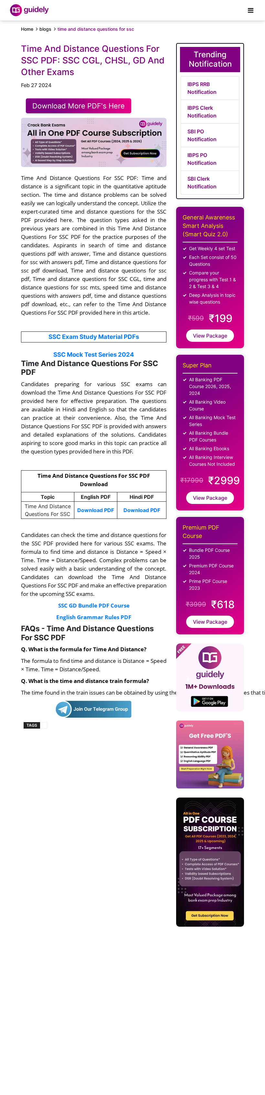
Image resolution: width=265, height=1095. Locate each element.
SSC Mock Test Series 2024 (93, 354)
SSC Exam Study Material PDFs (93, 337)
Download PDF (95, 510)
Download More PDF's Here (78, 106)
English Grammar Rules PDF (93, 617)
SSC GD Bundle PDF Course (94, 605)
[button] (93, 664)
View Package (210, 335)
